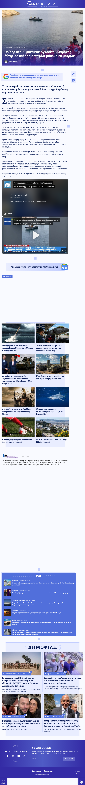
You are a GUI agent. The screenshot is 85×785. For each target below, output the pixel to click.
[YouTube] (18, 756)
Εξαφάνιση (7, 276)
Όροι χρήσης (36, 771)
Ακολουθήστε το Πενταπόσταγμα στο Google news (34, 266)
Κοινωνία (8, 47)
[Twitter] (13, 756)
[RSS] (24, 756)
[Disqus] (35, 480)
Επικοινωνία (48, 771)
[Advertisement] (35, 302)
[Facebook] (7, 756)
